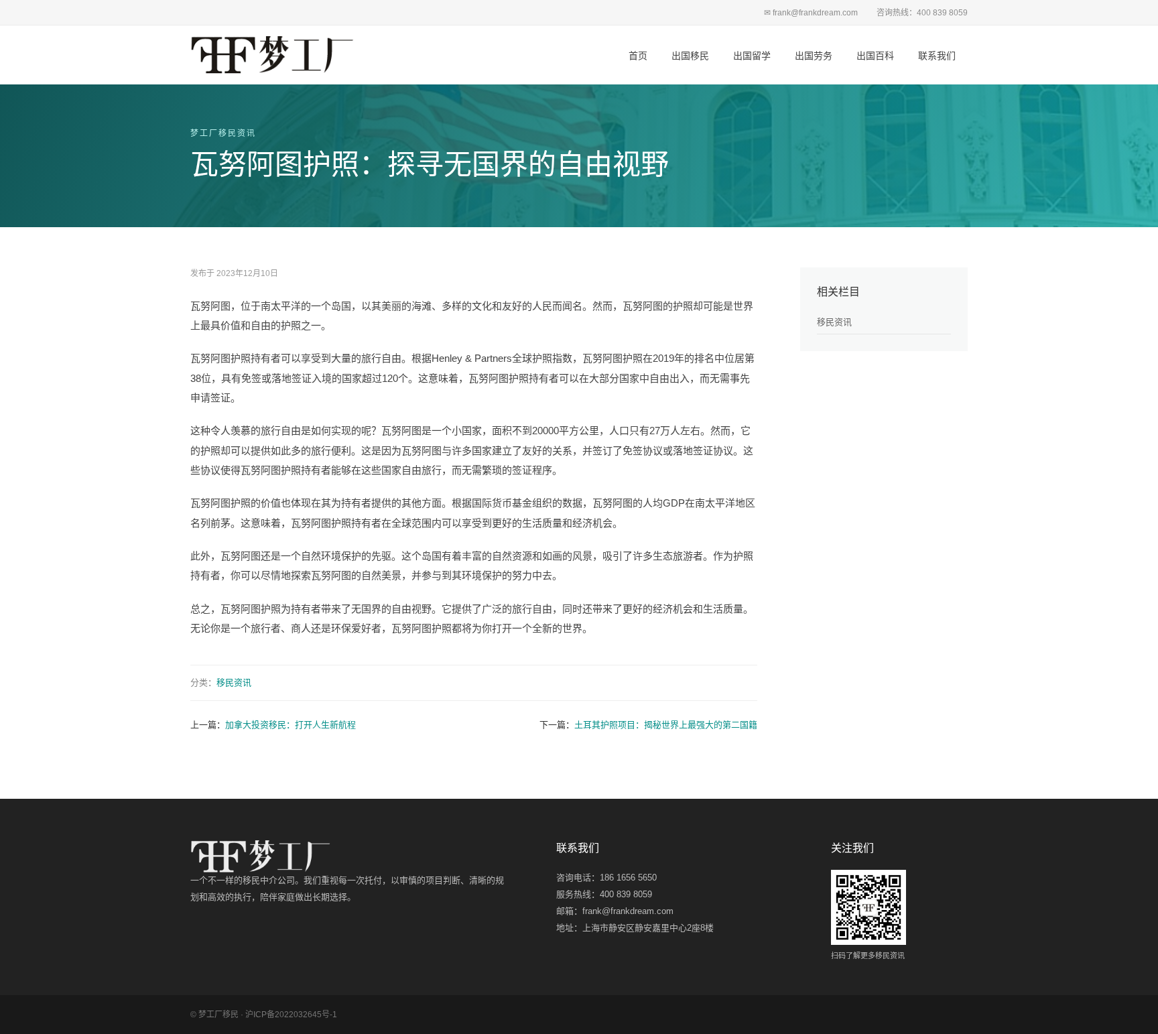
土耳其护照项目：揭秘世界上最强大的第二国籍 (665, 725)
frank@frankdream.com (627, 911)
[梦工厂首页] (272, 55)
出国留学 (752, 55)
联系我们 (937, 55)
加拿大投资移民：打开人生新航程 (290, 725)
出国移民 (690, 55)
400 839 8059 (626, 894)
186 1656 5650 (628, 878)
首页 (638, 55)
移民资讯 (233, 682)
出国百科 (875, 55)
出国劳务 (813, 55)
